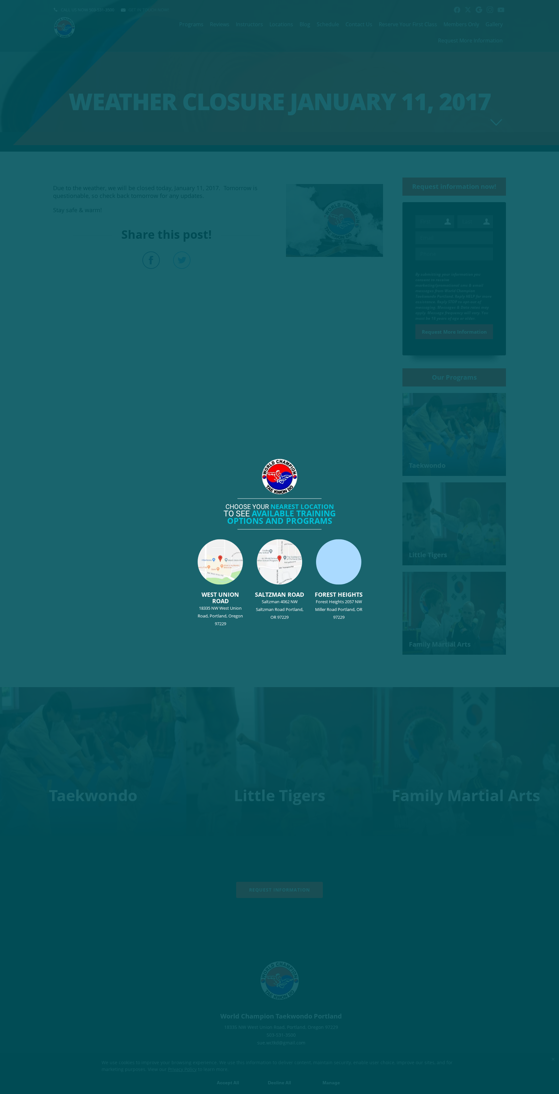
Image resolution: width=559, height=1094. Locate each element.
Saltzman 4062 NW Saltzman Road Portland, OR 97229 (279, 605)
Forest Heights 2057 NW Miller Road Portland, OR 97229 (339, 605)
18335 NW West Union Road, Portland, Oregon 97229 (220, 608)
